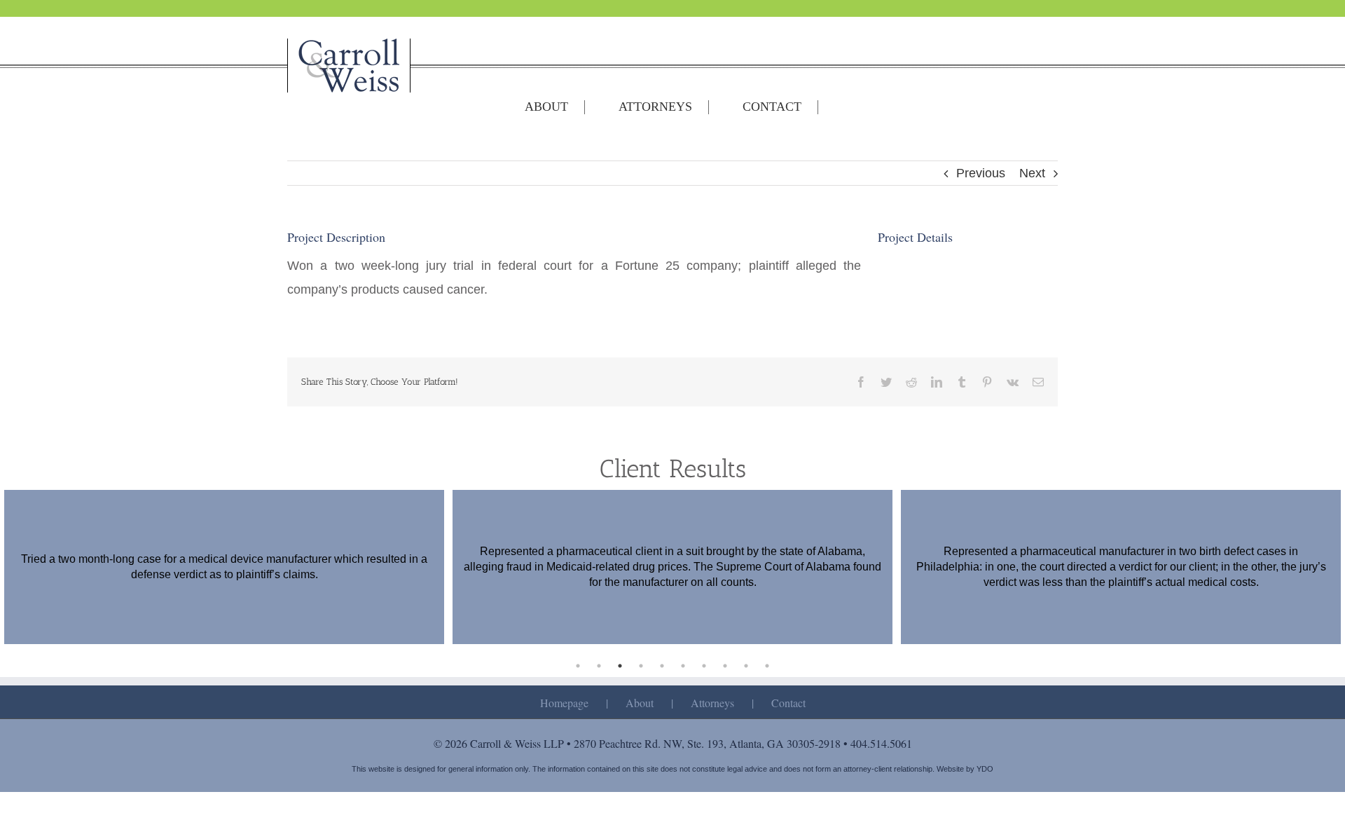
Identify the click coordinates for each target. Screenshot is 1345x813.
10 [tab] (767, 666)
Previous (980, 173)
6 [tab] (683, 666)
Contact (788, 702)
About (640, 702)
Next (1032, 173)
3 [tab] (620, 666)
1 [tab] (578, 666)
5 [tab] (662, 666)
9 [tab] (746, 666)
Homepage (564, 702)
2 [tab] (599, 666)
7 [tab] (704, 666)
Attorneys (712, 702)
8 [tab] (725, 666)
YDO (985, 769)
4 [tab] (641, 666)
